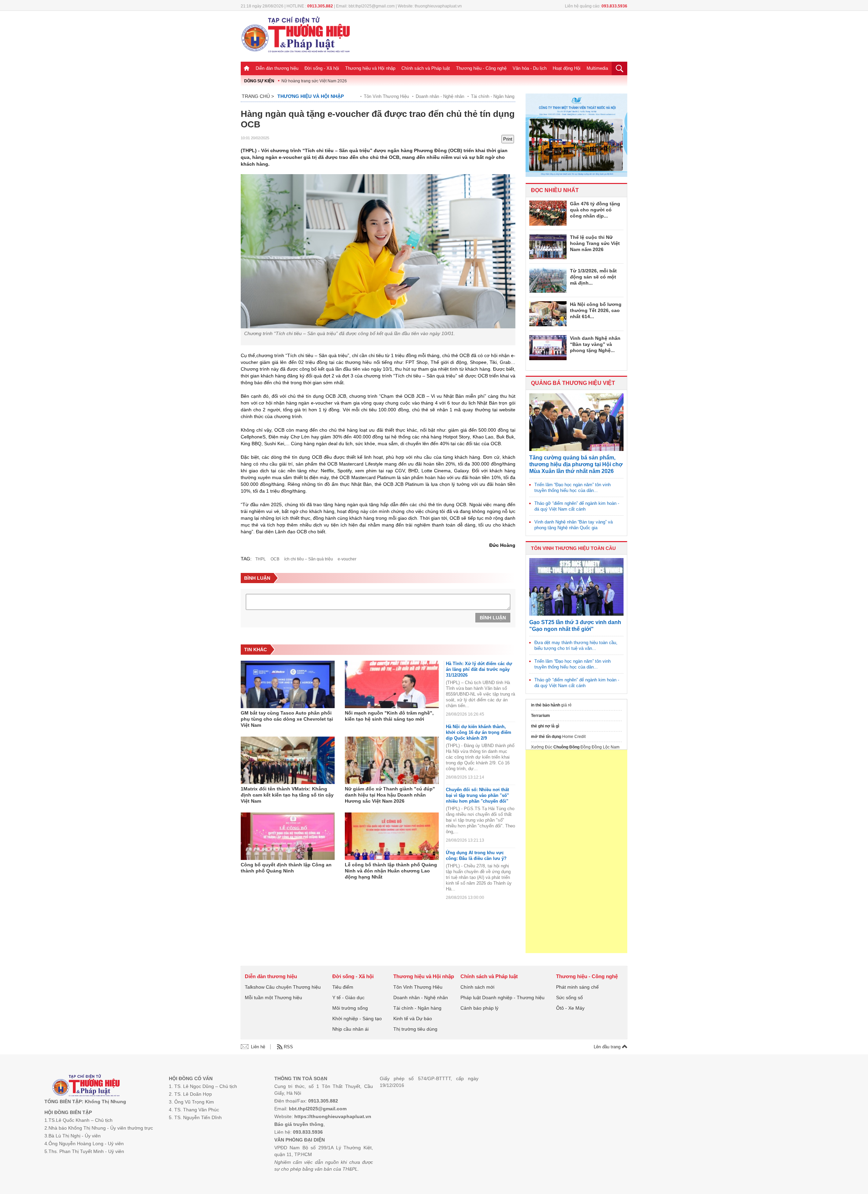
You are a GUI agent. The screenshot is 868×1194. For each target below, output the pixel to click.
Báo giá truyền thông (298, 1124)
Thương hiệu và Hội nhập (370, 68)
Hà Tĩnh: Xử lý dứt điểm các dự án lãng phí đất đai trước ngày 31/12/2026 (479, 669)
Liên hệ (258, 1046)
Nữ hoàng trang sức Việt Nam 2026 (314, 81)
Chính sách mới (477, 987)
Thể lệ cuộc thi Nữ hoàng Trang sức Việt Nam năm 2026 (595, 243)
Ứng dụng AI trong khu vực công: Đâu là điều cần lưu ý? (476, 855)
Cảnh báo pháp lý (479, 1008)
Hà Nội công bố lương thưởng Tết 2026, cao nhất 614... (596, 310)
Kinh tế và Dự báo (412, 1018)
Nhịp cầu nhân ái (350, 1029)
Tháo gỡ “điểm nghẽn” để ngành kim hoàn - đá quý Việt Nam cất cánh (576, 506)
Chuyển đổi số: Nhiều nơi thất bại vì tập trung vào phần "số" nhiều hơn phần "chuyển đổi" (477, 795)
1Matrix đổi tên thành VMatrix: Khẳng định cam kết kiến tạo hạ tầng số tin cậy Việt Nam (287, 795)
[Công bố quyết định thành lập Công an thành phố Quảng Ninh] (288, 836)
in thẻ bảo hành (545, 705)
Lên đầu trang (608, 1046)
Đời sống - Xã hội (321, 68)
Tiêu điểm (342, 987)
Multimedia (597, 68)
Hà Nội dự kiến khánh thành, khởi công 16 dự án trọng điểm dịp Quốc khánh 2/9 (478, 732)
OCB (275, 559)
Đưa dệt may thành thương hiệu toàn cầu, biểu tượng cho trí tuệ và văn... (575, 645)
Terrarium (540, 715)
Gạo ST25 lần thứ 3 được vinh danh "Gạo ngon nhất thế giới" (575, 625)
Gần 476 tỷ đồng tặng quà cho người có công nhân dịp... (595, 210)
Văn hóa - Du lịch (530, 68)
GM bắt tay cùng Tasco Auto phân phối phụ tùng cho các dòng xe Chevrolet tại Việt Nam (287, 719)
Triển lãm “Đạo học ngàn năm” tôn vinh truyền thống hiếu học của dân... (572, 487)
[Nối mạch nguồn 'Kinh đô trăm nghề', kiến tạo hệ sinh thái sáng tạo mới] (392, 684)
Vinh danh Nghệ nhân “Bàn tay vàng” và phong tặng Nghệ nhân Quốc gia (573, 524)
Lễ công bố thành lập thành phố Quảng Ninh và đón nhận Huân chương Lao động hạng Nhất (391, 871)
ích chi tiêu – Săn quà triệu (308, 559)
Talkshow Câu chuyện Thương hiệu (283, 987)
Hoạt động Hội (566, 68)
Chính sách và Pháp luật (425, 68)
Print (507, 139)
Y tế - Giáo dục (348, 997)
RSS (288, 1046)
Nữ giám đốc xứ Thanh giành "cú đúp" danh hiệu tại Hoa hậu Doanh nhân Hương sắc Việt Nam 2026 (390, 795)
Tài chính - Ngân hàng (492, 96)
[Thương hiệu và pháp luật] (86, 1086)
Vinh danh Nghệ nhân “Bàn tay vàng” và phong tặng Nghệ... (595, 344)
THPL (260, 559)
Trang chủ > (258, 96)
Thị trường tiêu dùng (415, 1029)
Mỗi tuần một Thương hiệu (273, 997)
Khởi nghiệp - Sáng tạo (357, 1018)
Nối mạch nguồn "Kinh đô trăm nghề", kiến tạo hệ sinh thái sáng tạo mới (389, 716)
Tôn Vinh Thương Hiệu (386, 96)
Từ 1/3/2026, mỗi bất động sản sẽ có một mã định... (593, 277)
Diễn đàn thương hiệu (277, 68)
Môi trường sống (350, 1008)
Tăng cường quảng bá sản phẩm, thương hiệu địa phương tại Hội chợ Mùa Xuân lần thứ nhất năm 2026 (576, 464)
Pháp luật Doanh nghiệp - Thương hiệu (502, 997)
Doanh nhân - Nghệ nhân (440, 96)
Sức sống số (569, 997)
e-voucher (347, 559)
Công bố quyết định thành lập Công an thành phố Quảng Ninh (286, 867)
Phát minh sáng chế (577, 987)
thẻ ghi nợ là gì (545, 726)
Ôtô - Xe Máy (570, 1008)
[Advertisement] (576, 851)
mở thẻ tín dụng (546, 736)
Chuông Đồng (566, 747)
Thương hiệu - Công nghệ (481, 68)
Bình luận (493, 617)
